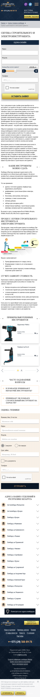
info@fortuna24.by (22, 655)
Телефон (5, 76)
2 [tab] (22, 370)
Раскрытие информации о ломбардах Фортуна (20, 659)
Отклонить (7, 693)
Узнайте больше (5, 686)
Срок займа (4, 450)
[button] (4, 71)
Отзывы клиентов (11, 633)
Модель (4, 58)
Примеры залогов (23, 630)
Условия (33, 630)
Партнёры (20, 636)
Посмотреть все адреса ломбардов (22, 611)
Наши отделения (9, 630)
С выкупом (8, 445)
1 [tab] (18, 370)
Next (38, 370)
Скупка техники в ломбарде (16, 23)
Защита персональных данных (20, 664)
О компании (30, 633)
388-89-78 (10, 10)
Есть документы (10, 461)
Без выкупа (22, 445)
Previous (2, 370)
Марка (4, 49)
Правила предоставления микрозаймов (20, 662)
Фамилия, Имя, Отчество (9, 417)
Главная (3, 23)
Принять (20, 693)
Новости (22, 633)
